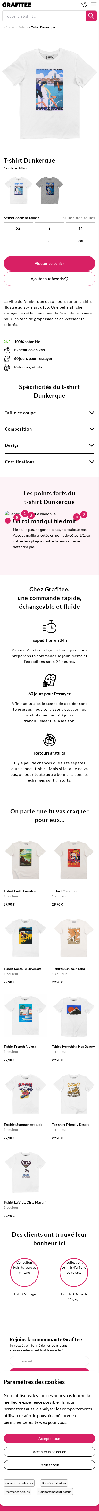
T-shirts (23, 27)
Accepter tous (49, 1438)
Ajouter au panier (49, 263)
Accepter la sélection (49, 1452)
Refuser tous (49, 1465)
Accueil (10, 27)
